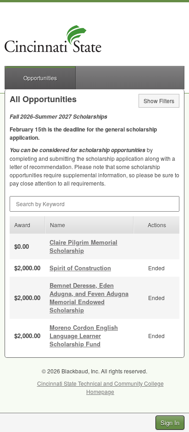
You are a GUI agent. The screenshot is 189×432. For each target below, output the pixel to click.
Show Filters (159, 100)
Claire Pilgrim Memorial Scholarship (83, 246)
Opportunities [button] (40, 78)
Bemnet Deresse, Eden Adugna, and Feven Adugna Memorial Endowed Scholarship (89, 297)
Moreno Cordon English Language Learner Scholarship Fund (84, 335)
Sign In (170, 422)
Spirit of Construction (80, 267)
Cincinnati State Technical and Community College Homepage (100, 387)
